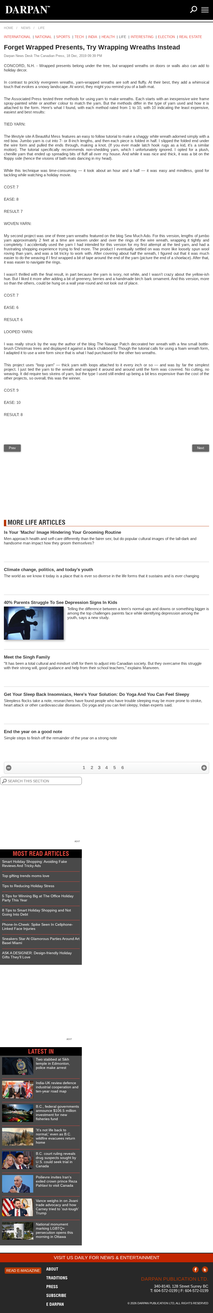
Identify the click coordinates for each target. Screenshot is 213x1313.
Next (200, 448)
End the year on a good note (33, 731)
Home (8, 28)
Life (41, 28)
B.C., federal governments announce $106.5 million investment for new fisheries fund (57, 1112)
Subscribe (56, 1295)
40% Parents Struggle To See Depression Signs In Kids (60, 602)
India (92, 37)
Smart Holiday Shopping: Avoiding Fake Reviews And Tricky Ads (34, 863)
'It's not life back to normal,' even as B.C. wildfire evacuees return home (55, 1136)
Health (108, 37)
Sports (63, 37)
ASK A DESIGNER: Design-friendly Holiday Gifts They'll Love (37, 955)
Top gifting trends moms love (25, 876)
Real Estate (190, 37)
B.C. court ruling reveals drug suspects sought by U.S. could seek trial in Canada (56, 1159)
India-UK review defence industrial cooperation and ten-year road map (57, 1087)
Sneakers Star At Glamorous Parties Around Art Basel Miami (40, 941)
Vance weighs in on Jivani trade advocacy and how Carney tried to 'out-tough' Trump (57, 1207)
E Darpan (55, 1304)
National (43, 37)
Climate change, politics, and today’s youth (48, 569)
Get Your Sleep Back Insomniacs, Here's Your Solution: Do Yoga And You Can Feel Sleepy (96, 694)
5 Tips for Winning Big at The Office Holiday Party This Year (38, 898)
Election (166, 37)
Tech (79, 37)
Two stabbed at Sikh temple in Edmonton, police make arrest (53, 1063)
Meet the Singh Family (27, 657)
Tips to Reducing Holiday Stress (28, 886)
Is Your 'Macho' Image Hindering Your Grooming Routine (62, 532)
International (17, 37)
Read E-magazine (23, 1270)
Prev (12, 448)
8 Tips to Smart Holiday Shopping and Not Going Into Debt (36, 912)
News (25, 28)
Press (52, 1286)
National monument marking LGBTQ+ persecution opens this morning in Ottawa (54, 1230)
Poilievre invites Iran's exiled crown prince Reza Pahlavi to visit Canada (56, 1181)
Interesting (142, 37)
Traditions (57, 1277)
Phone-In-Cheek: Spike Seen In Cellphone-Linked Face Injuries (37, 926)
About (52, 1269)
